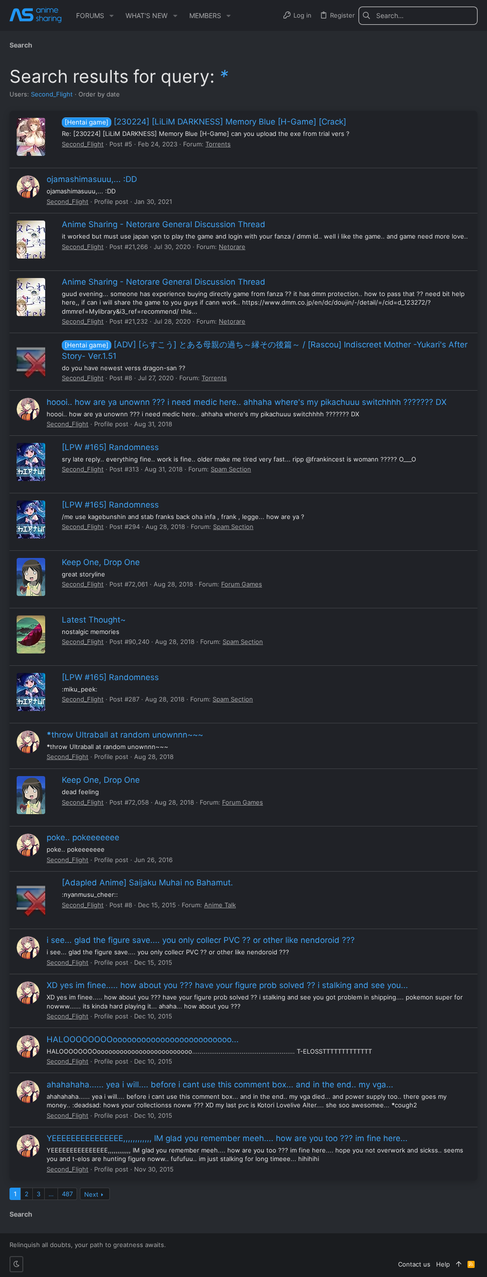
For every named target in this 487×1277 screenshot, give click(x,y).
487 (67, 1194)
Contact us (414, 1264)
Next (91, 1194)
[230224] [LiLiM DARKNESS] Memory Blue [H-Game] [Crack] (205, 121)
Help (443, 1264)
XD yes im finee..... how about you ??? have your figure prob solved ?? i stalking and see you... (227, 985)
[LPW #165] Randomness (110, 447)
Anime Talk (220, 905)
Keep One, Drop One (101, 562)
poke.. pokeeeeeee (83, 837)
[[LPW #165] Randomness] (31, 462)
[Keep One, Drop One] (31, 577)
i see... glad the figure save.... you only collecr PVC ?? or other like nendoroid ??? (201, 940)
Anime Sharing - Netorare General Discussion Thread (163, 224)
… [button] (51, 1194)
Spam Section (231, 469)
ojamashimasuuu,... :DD (92, 179)
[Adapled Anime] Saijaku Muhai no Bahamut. (147, 882)
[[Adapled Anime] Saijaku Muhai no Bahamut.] (31, 898)
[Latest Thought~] (31, 634)
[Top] (459, 1264)
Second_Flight (52, 94)
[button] (111, 16)
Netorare (232, 246)
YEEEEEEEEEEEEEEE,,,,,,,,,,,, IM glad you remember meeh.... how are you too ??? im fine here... (227, 1138)
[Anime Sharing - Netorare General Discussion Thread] (31, 240)
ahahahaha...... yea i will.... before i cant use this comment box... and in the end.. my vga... (220, 1084)
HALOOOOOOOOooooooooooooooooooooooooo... (143, 1039)
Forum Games (241, 584)
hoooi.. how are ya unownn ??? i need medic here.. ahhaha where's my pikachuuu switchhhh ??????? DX (247, 402)
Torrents (218, 144)
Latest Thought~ (94, 619)
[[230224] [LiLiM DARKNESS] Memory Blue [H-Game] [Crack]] (31, 137)
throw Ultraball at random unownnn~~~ (125, 734)
